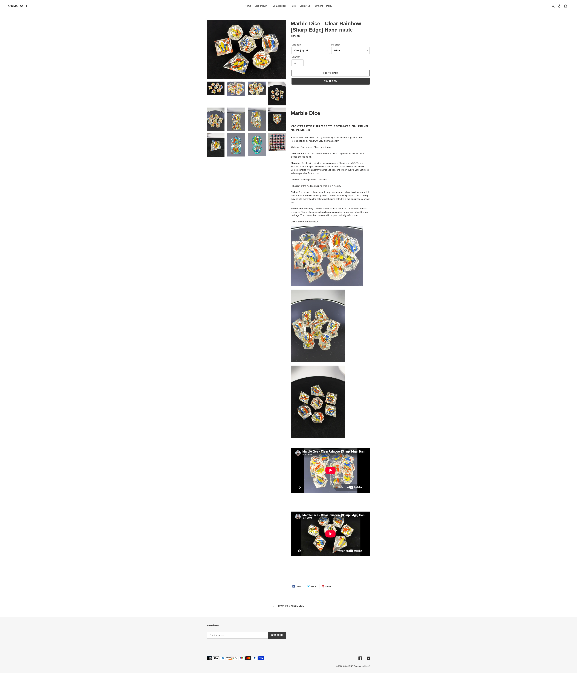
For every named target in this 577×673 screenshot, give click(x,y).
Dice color (296, 44)
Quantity (296, 57)
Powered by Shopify (362, 666)
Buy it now (330, 81)
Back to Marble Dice (291, 606)
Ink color (335, 44)
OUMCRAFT (18, 6)
